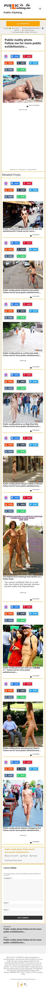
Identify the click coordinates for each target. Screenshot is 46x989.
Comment (8, 878)
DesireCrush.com (29, 30)
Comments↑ (36, 235)
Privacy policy (37, 972)
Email (6, 910)
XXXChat (16, 30)
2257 (23, 972)
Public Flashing (13, 12)
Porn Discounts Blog (17, 32)
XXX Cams (33, 32)
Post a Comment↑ (34, 105)
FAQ (23, 974)
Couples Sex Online (31, 169)
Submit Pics (24, 24)
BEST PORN (15, 28)
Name (6, 903)
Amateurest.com (14, 169)
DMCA (28, 972)
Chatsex (27, 32)
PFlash (25, 856)
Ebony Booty (22, 169)
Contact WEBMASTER (12, 972)
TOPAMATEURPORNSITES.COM (30, 28)
